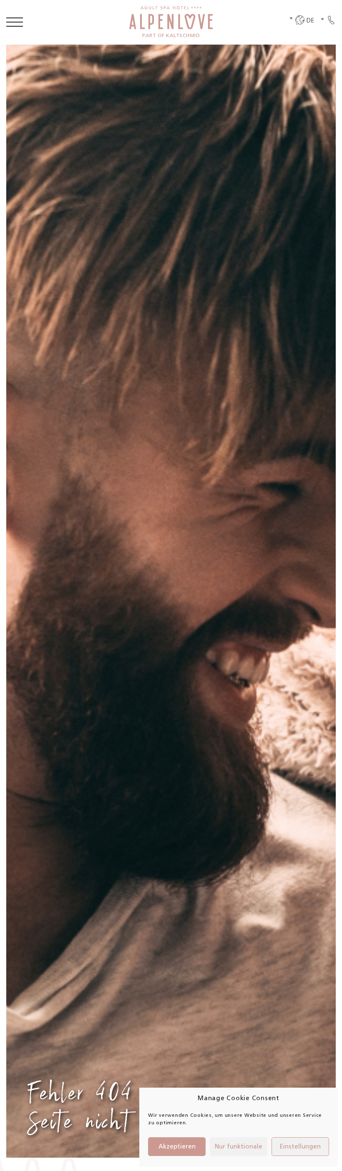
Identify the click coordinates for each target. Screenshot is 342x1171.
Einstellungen (300, 1147)
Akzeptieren (177, 1147)
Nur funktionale (238, 1147)
